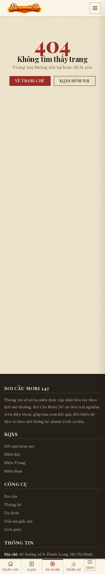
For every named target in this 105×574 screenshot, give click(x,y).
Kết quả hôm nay (19, 446)
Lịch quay (12, 529)
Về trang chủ (30, 80)
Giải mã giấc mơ (18, 521)
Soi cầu (10, 496)
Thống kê (13, 504)
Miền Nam (13, 471)
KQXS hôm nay (75, 80)
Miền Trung (15, 462)
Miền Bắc (12, 454)
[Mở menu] (95, 8)
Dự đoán (11, 512)
